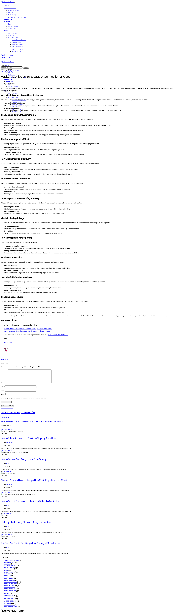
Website (3, 394)
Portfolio (10, 12)
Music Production (10, 588)
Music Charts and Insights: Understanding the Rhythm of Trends (27, 331)
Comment (4, 383)
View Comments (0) (7, 405)
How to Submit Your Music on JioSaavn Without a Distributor (30, 501)
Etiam (6, 570)
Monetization (8, 577)
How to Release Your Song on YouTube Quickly (23, 459)
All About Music (13, 38)
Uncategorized (9, 598)
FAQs (9, 24)
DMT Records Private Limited (58, 335)
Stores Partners (17, 51)
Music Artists (8, 578)
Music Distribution (13, 10)
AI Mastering (12, 15)
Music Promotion (10, 590)
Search (26, 67)
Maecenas (7, 574)
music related (8, 342)
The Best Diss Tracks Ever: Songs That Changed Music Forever (30, 543)
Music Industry (9, 585)
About (6, 5)
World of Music (9, 605)
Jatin (7, 463)
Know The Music (13, 33)
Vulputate (7, 603)
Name (3, 386)
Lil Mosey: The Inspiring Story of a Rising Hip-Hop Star (26, 522)
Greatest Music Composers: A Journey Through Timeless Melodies (28, 329)
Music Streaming (13, 35)
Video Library (12, 28)
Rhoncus (7, 593)
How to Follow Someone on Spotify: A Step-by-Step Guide (29, 438)
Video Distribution (17, 47)
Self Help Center (13, 26)
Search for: (4, 65)
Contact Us (8, 19)
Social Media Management (17, 17)
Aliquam (7, 564)
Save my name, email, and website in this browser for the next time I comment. (24, 398)
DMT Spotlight (9, 569)
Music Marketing (9, 587)
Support (7, 21)
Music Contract (9, 580)
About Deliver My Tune (19, 40)
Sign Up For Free (6, 57)
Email (3, 390)
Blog (6, 31)
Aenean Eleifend (9, 562)
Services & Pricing (10, 8)
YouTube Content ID (18, 49)
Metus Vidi (7, 575)
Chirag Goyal (9, 81)
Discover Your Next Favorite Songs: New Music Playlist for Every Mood (34, 480)
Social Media (8, 595)
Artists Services (16, 42)
